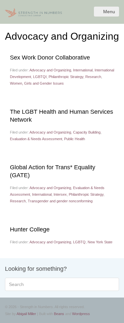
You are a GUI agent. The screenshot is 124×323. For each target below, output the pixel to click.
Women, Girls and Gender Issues (37, 83)
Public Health (74, 139)
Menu (109, 11)
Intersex (60, 194)
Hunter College (30, 229)
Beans (59, 314)
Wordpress (81, 314)
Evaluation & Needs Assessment (36, 139)
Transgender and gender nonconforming (60, 201)
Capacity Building (87, 132)
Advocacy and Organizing (50, 70)
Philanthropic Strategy (66, 77)
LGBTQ (79, 242)
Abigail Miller (26, 314)
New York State (100, 242)
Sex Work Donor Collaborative (50, 57)
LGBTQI (40, 77)
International (83, 70)
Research (93, 77)
